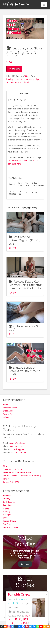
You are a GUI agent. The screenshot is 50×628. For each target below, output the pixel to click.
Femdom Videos (10, 407)
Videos (27, 76)
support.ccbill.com (18, 452)
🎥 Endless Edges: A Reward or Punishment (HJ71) (24, 371)
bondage (10, 79)
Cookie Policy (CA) (11, 482)
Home (5, 404)
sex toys (10, 82)
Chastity (6, 498)
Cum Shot (7, 505)
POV (5, 518)
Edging (6, 508)
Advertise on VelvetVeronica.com (17, 472)
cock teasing (28, 79)
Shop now (25, 564)
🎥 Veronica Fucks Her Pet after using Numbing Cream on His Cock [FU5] (25, 285)
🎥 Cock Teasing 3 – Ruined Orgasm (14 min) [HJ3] (24, 240)
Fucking (6, 511)
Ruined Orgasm (9, 521)
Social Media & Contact (13, 469)
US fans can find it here (18, 160)
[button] (44, 4)
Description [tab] (25, 93)
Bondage (7, 495)
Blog (5, 466)
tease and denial (22, 82)
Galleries (6, 417)
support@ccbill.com (17, 443)
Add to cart (14, 68)
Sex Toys (7, 524)
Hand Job (7, 514)
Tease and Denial (10, 527)
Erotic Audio (8, 410)
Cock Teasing (9, 502)
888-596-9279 (16, 446)
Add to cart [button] (26, 228)
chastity (18, 79)
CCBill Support (18, 449)
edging (37, 79)
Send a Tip (7, 414)
